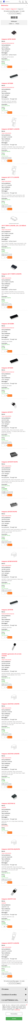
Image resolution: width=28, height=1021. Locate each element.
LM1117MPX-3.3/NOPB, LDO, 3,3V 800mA (14, 225)
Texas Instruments (6, 133)
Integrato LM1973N (7, 610)
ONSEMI (4, 807)
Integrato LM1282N (7, 368)
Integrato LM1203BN (8, 324)
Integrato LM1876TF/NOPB (10, 462)
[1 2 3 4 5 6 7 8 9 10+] (4, 67)
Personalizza (14, 1014)
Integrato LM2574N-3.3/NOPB (10, 704)
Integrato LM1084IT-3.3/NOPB (10, 129)
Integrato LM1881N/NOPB (9, 561)
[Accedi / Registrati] (23, 1)
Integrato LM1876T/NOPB (9, 512)
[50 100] (4, 926)
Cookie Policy (17, 1009)
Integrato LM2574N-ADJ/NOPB (11, 849)
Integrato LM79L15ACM (9, 39)
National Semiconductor (8, 43)
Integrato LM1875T (7, 412)
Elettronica (4, 5)
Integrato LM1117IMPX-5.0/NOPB (11, 274)
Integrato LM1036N (7, 83)
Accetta (14, 1018)
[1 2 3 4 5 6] (4, 395)
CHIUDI (26, 1005)
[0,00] (26, 1)
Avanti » (19, 13)
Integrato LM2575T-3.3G (9, 899)
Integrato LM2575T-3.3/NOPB (10, 943)
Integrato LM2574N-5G (8, 803)
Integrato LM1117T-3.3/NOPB (10, 177)
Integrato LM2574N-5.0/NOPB (10, 754)
